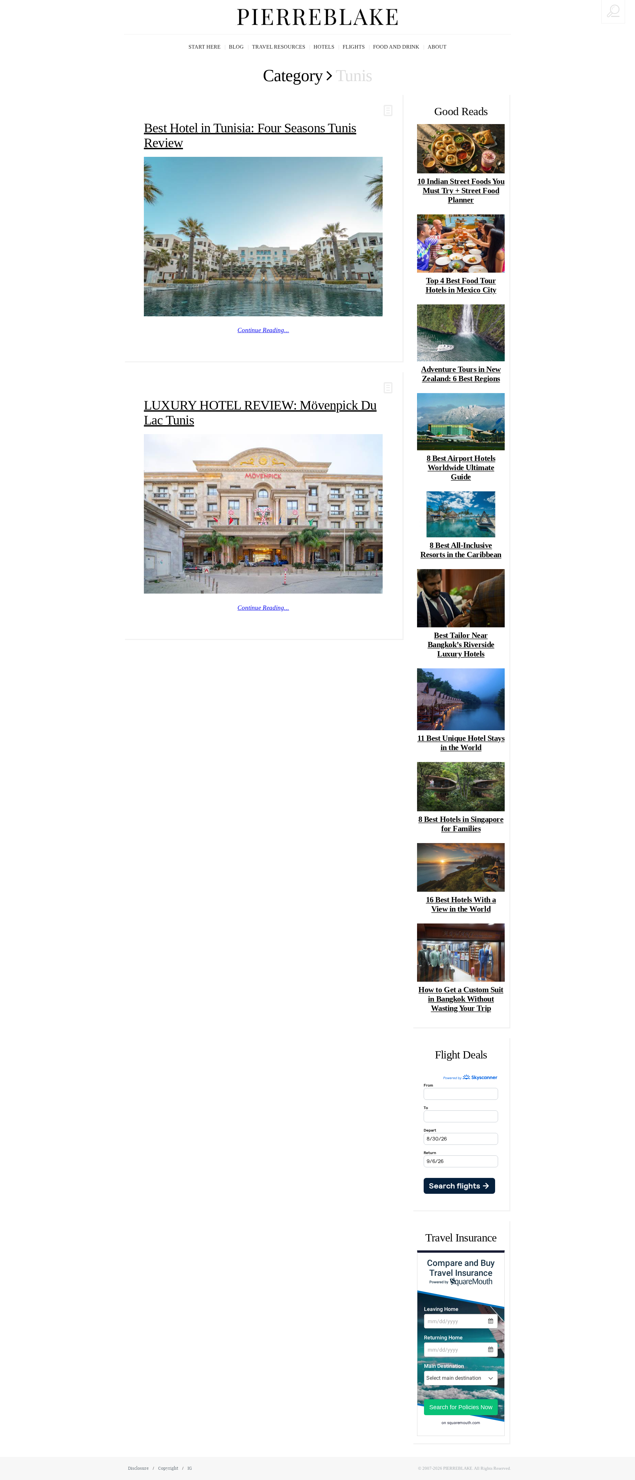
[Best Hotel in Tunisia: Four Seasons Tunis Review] (263, 236)
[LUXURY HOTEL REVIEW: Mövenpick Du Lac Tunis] (263, 514)
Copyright (168, 1468)
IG (190, 1468)
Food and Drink (396, 47)
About (437, 47)
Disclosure (138, 1468)
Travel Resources (278, 47)
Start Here (205, 47)
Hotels (324, 47)
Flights (354, 47)
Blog (236, 47)
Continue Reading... (263, 330)
